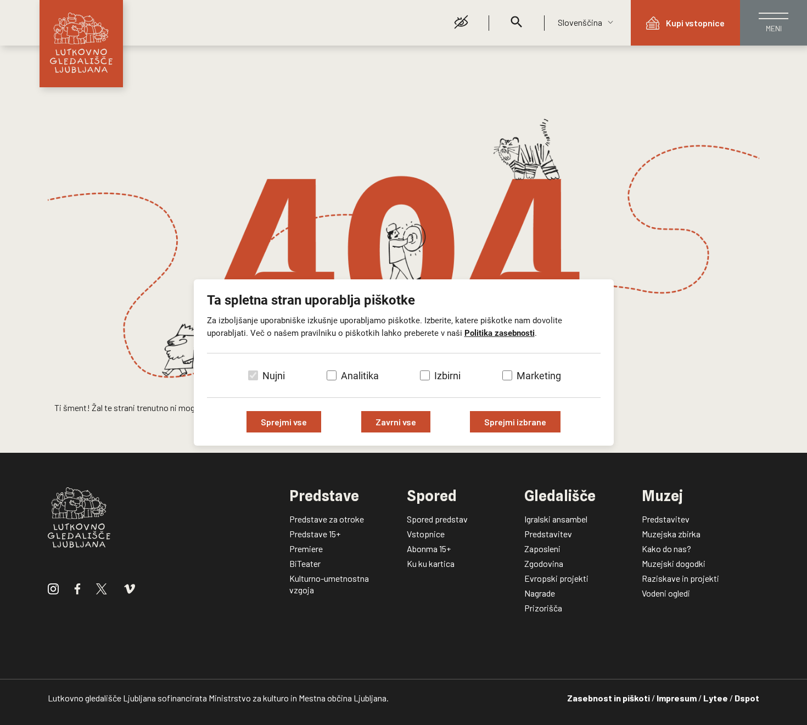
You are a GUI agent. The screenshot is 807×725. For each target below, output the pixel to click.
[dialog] (403, 362)
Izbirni (447, 375)
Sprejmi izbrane (515, 422)
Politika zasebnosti (499, 333)
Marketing (539, 375)
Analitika (360, 375)
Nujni (273, 375)
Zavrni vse (396, 422)
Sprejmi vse (284, 422)
